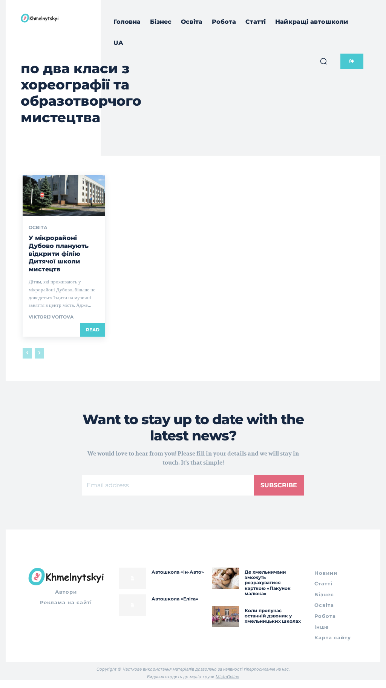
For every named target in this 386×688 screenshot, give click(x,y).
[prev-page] (27, 353)
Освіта (38, 227)
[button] (323, 61)
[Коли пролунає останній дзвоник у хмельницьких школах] (225, 617)
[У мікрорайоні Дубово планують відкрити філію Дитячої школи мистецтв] (64, 195)
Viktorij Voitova (51, 317)
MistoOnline (227, 676)
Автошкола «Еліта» (175, 599)
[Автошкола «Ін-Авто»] (132, 578)
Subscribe (278, 485)
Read (93, 329)
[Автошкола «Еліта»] (132, 605)
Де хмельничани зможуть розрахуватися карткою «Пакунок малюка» (268, 583)
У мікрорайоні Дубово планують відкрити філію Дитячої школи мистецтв (59, 253)
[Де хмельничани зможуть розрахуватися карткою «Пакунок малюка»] (225, 578)
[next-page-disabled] (39, 353)
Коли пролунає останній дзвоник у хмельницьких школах (273, 616)
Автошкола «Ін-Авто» (178, 572)
